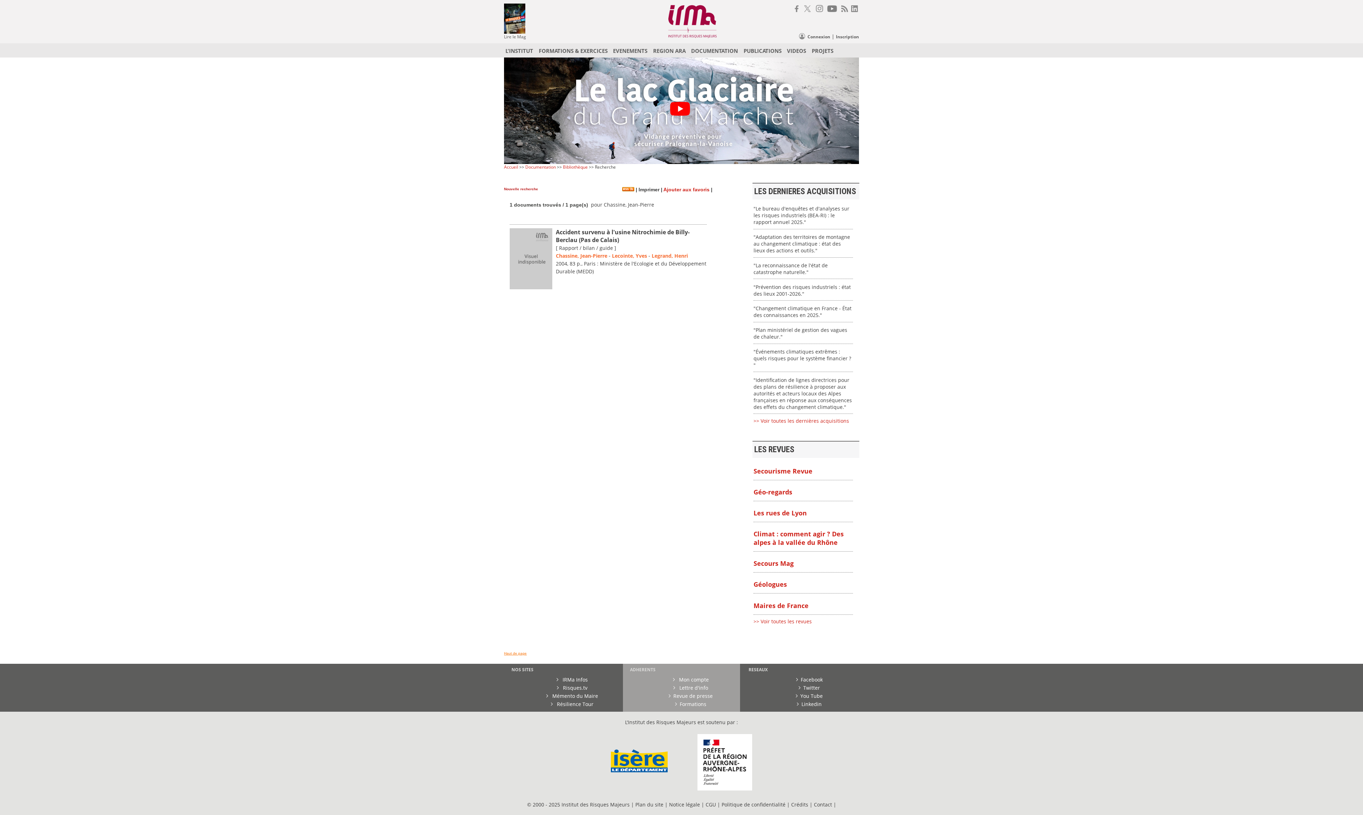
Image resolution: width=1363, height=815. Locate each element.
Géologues (770, 584)
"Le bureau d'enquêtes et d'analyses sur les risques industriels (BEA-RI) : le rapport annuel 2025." (801, 215)
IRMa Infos (574, 679)
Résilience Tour (574, 704)
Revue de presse (693, 696)
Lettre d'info (693, 687)
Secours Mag (774, 563)
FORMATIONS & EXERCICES (573, 50)
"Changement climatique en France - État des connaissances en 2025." (803, 311)
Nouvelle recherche (521, 189)
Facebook (812, 679)
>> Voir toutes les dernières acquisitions (801, 420)
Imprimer (648, 189)
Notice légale (684, 804)
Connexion (819, 37)
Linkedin (811, 704)
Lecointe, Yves (629, 255)
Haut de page (515, 653)
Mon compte (693, 679)
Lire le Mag (515, 37)
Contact (823, 804)
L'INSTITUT (519, 50)
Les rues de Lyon (780, 513)
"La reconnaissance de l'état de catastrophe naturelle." (791, 268)
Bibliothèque (575, 167)
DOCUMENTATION (714, 50)
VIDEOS (796, 50)
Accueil (511, 167)
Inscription (847, 37)
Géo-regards (773, 492)
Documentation (540, 167)
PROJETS (822, 50)
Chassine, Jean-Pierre (581, 255)
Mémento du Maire (574, 696)
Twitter (811, 687)
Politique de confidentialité (753, 804)
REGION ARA (669, 50)
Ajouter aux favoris (686, 189)
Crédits (799, 804)
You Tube (811, 696)
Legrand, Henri (670, 255)
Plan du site (649, 804)
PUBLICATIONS (763, 50)
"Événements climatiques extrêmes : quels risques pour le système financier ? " (802, 358)
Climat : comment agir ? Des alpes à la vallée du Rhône (799, 538)
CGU (711, 804)
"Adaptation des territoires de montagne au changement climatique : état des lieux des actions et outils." (802, 244)
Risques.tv (574, 687)
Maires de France (781, 605)
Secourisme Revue (783, 471)
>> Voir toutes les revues (783, 621)
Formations (693, 704)
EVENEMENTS (630, 50)
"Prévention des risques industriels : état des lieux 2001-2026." (802, 290)
